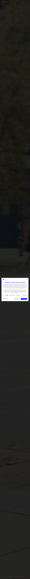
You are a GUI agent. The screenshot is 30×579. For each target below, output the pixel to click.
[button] (5, 298)
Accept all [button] (24, 298)
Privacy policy (16, 292)
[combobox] (26, 279)
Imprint (13, 292)
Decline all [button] (17, 298)
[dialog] (14, 289)
